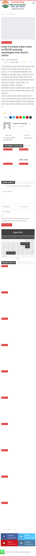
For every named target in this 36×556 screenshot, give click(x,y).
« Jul (17, 259)
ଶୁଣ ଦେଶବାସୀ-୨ (28, 138)
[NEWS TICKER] (26, 153)
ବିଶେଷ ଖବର (4, 266)
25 (8, 253)
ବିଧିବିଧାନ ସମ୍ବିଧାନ (6, 42)
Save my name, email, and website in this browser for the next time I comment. (15, 219)
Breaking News (24, 149)
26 (13, 253)
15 (27, 247)
